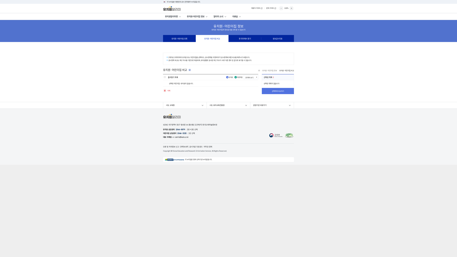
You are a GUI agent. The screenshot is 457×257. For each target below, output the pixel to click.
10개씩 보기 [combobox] (249, 77)
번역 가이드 (270, 8)
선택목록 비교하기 (278, 91)
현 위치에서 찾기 (245, 38)
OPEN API (184, 147)
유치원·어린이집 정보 (195, 16)
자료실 (235, 16)
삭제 (168, 90)
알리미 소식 (218, 16)
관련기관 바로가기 (259, 105)
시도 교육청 (170, 105)
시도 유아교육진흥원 (217, 105)
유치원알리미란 (171, 16)
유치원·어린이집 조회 (179, 38)
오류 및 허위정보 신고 (171, 147)
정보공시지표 (277, 38)
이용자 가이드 (255, 8)
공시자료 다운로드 (196, 147)
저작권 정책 (208, 147)
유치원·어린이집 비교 (212, 38)
